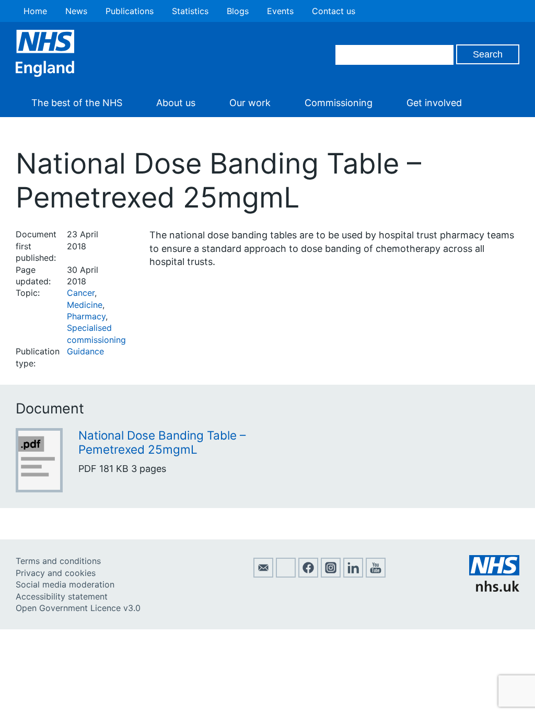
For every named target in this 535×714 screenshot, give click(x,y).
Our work (250, 102)
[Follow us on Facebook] (308, 574)
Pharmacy (86, 316)
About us (175, 102)
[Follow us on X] (286, 574)
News (76, 11)
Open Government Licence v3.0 (78, 608)
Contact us (333, 11)
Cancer (81, 292)
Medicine (84, 305)
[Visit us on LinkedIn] (353, 574)
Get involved (434, 102)
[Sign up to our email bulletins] (263, 574)
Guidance (85, 351)
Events (280, 11)
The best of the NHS (76, 102)
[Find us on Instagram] (331, 574)
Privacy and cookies (56, 573)
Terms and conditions (58, 561)
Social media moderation (65, 584)
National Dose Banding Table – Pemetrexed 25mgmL (162, 442)
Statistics (190, 11)
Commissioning (339, 102)
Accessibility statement (62, 596)
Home (35, 11)
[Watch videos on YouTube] (376, 574)
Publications (130, 11)
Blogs (238, 11)
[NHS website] (494, 588)
